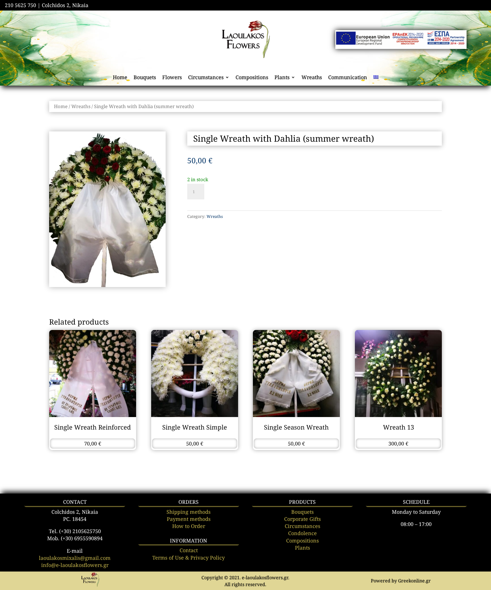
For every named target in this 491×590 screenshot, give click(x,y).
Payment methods (189, 518)
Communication (347, 78)
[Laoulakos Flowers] (90, 585)
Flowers (172, 78)
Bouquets (145, 78)
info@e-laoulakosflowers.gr (75, 565)
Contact (189, 550)
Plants (282, 78)
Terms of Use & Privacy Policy (188, 557)
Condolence (302, 533)
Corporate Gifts (302, 518)
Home (120, 78)
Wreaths (311, 78)
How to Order (188, 526)
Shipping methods (189, 511)
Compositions (252, 78)
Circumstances (206, 78)
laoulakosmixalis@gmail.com (75, 557)
